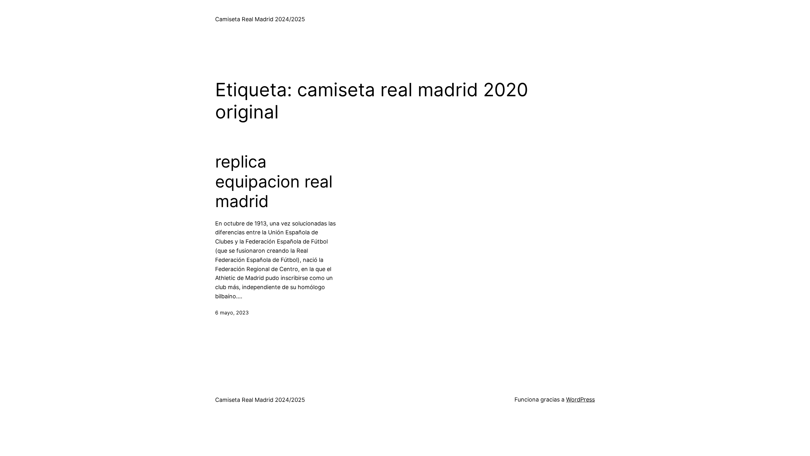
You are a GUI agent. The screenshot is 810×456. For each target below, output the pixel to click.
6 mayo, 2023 (232, 312)
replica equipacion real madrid (274, 181)
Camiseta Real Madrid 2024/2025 (260, 19)
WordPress (580, 399)
